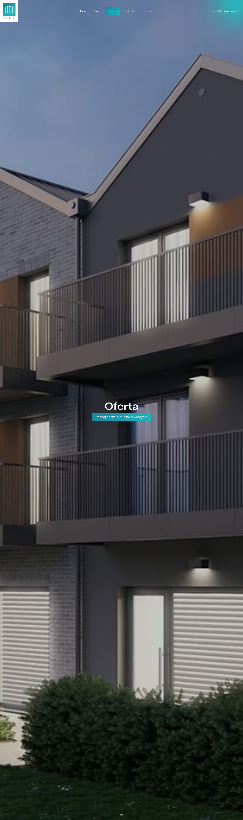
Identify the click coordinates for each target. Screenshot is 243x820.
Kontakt (148, 11)
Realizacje (130, 11)
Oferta (112, 11)
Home (82, 11)
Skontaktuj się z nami (224, 11)
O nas (97, 11)
